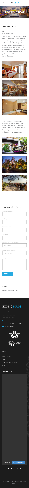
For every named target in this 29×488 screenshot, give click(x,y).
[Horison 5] (14, 145)
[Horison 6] (14, 107)
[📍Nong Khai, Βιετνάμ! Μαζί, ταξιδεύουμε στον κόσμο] (14, 410)
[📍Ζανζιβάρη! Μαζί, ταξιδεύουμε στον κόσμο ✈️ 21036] (14, 395)
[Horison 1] (14, 69)
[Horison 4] (14, 164)
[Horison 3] (14, 183)
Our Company (6, 356)
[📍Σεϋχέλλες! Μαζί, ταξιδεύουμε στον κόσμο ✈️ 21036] (14, 453)
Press (4, 365)
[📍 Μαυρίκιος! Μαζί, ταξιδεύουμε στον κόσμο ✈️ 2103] (14, 424)
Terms (4, 359)
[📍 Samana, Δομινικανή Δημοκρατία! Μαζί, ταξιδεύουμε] (14, 438)
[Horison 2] (14, 88)
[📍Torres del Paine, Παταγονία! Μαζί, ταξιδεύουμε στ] (14, 381)
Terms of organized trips (9, 362)
